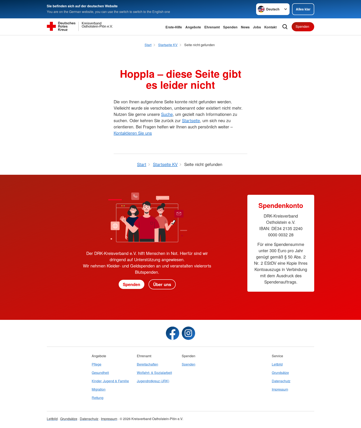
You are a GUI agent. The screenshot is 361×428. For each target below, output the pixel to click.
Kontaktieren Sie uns (133, 133)
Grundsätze (280, 372)
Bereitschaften (147, 364)
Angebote (193, 27)
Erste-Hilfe (173, 27)
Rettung (97, 397)
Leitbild (277, 364)
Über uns (162, 284)
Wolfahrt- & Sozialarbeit (154, 372)
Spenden (230, 27)
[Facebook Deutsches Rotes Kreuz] (172, 333)
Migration (99, 389)
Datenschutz (281, 381)
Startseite (191, 120)
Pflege (96, 364)
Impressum (280, 389)
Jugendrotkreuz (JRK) (153, 381)
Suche (167, 114)
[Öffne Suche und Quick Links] (285, 26)
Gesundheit (100, 372)
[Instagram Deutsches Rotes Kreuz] (188, 333)
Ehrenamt (212, 27)
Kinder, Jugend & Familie (110, 381)
